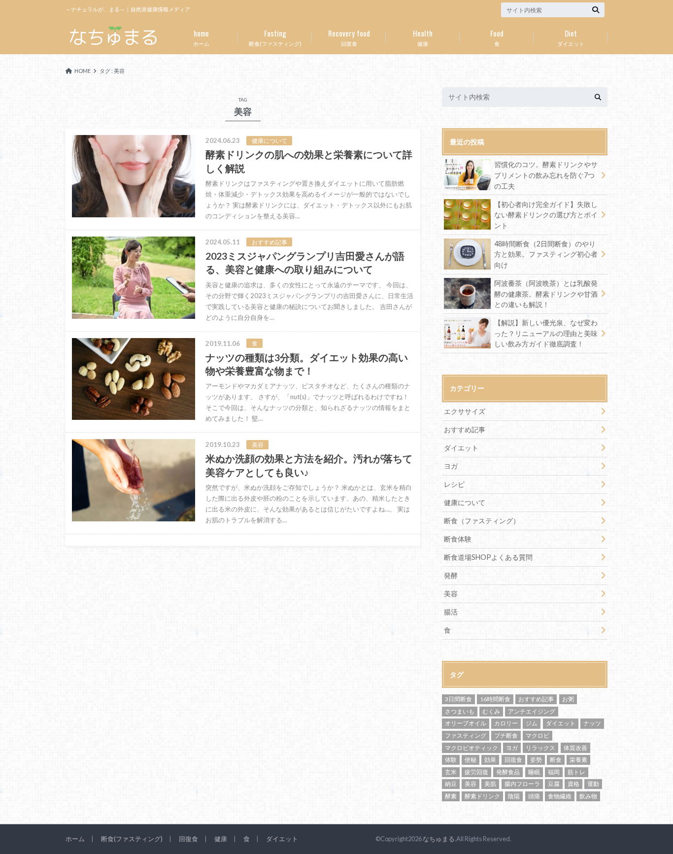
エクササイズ (464, 411)
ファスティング (465, 735)
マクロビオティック (471, 748)
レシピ (454, 484)
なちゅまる (439, 839)
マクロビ (537, 735)
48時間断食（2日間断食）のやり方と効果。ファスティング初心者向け (546, 254)
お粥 (568, 699)
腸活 (451, 612)
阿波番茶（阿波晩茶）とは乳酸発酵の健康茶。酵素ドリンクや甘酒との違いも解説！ (546, 293)
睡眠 (534, 772)
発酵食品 (508, 772)
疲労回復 (476, 772)
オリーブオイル (465, 723)
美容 (451, 593)
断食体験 (457, 539)
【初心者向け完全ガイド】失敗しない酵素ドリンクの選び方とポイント (546, 215)
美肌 (490, 783)
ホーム (201, 37)
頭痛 (534, 796)
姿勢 (536, 759)
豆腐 (554, 783)
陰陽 (514, 796)
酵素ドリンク (482, 796)
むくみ (491, 711)
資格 (573, 783)
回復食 (349, 37)
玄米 (451, 772)
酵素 (451, 796)
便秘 (470, 759)
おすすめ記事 (464, 429)
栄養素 (578, 759)
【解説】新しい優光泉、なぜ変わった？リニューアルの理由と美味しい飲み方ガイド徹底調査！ (546, 333)
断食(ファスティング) (275, 37)
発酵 (451, 575)
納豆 (451, 783)
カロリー (506, 723)
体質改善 (575, 748)
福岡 (554, 772)
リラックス (540, 748)
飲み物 (588, 796)
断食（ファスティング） (482, 520)
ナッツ (592, 723)
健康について (464, 502)
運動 (593, 783)
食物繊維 (560, 796)
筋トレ (576, 772)
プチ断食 (506, 735)
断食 (556, 759)
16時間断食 (495, 699)
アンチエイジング (531, 711)
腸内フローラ (522, 783)
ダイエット (570, 37)
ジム (532, 723)
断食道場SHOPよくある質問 (488, 557)
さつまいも (459, 711)
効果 (490, 759)
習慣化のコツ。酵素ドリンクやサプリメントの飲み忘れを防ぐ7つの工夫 (546, 175)
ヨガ (451, 466)
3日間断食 (458, 699)
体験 (451, 759)
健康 (423, 37)
